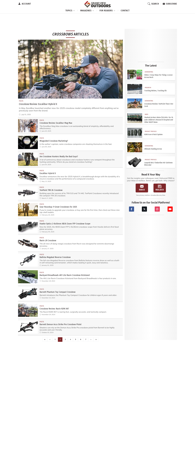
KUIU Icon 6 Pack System (153, 134)
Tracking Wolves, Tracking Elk (155, 91)
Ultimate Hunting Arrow (153, 149)
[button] (70, 10)
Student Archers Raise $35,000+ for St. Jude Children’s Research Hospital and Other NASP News (158, 119)
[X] (144, 209)
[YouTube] (170, 209)
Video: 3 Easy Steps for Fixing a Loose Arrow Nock (158, 76)
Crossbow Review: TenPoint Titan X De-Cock (159, 105)
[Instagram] (157, 209)
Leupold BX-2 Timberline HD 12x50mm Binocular (158, 164)
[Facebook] (131, 209)
